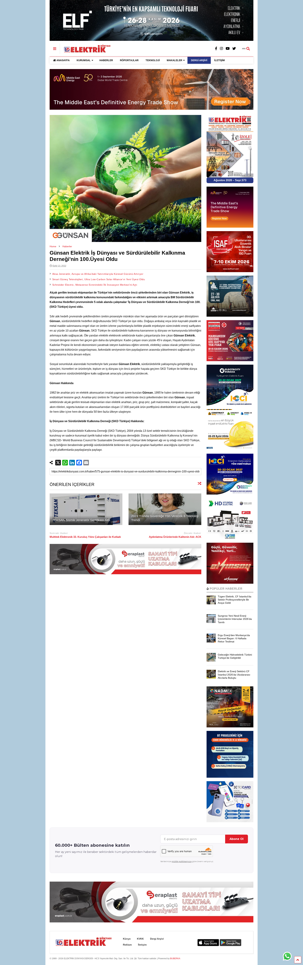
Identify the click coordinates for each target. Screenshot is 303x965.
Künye (127, 938)
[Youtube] (228, 48)
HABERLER (106, 60)
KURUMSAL (84, 60)
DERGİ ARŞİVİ (199, 60)
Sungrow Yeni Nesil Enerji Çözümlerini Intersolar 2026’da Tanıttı (235, 618)
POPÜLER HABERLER (226, 588)
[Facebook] (216, 48)
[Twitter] (234, 48)
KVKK (140, 938)
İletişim (142, 944)
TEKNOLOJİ (153, 60)
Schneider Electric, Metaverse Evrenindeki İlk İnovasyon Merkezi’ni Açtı (94, 284)
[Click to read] (86, 509)
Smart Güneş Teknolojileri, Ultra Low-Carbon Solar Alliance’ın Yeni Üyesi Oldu (98, 279)
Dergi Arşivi (157, 938)
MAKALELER (174, 60)
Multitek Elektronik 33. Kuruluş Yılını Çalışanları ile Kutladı (85, 536)
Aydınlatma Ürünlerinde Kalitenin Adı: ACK (175, 536)
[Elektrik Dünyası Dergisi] (85, 48)
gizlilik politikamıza (181, 861)
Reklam (127, 944)
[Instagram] (221, 48)
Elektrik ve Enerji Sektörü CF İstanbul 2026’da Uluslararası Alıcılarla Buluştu (234, 674)
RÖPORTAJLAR (129, 60)
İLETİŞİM (219, 60)
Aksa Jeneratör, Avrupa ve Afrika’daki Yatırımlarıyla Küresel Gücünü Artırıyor (97, 273)
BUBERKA (175, 958)
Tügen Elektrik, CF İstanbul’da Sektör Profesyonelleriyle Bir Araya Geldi (234, 599)
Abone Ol (237, 839)
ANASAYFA (63, 60)
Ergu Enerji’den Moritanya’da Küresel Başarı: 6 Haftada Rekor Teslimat (234, 638)
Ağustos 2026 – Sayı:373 (230, 180)
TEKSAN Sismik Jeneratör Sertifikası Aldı (81, 520)
